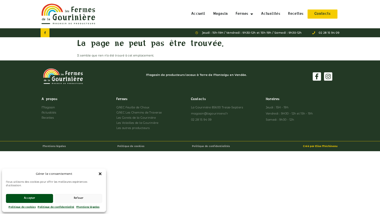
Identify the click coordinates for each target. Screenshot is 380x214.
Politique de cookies (22, 206)
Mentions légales (87, 206)
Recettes (295, 14)
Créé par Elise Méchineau (320, 146)
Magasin (220, 14)
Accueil (198, 14)
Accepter (29, 198)
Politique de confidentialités (211, 146)
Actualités (270, 14)
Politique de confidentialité (56, 206)
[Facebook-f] (45, 32)
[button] (100, 174)
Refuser (78, 198)
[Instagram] (328, 76)
